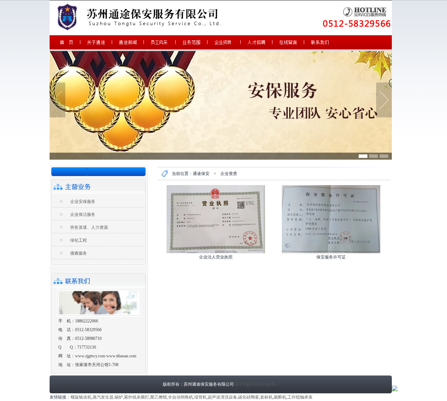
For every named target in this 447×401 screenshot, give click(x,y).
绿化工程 (78, 240)
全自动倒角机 (180, 397)
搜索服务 (78, 253)
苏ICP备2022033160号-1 (257, 384)
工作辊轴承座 (300, 397)
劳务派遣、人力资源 (89, 227)
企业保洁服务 (82, 214)
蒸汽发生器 (103, 397)
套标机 (266, 397)
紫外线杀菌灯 (136, 397)
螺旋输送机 (81, 397)
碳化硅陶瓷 (248, 397)
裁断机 (280, 397)
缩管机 (200, 397)
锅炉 (119, 397)
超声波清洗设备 (222, 397)
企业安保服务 (82, 201)
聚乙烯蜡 (158, 397)
